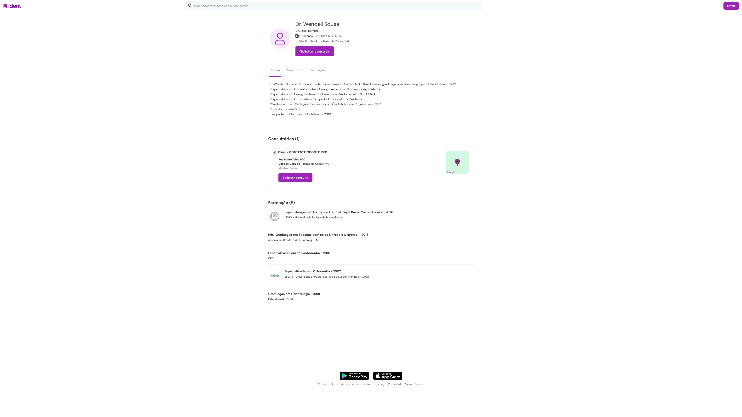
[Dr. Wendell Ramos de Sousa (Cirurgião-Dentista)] (280, 38)
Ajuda (408, 384)
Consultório (295, 70)
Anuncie (420, 384)
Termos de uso (350, 384)
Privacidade (395, 384)
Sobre (275, 70)
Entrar (731, 6)
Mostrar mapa (287, 168)
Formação (317, 70)
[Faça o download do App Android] (354, 376)
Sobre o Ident (330, 384)
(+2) (316, 36)
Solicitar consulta (314, 51)
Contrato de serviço (373, 384)
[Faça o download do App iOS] (387, 376)
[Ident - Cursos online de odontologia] (13, 6)
